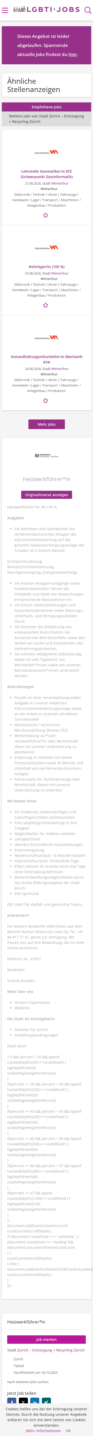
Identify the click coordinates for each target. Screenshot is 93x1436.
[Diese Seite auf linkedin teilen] (34, 1402)
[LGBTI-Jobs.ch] (46, 8)
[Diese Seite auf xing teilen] (46, 1402)
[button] (83, 45)
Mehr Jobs (47, 424)
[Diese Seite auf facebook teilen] (11, 1402)
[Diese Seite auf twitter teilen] (23, 1402)
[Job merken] (46, 214)
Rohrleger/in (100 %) (46, 266)
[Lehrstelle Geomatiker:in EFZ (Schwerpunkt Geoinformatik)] (46, 152)
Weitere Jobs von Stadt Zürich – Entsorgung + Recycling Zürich (46, 119)
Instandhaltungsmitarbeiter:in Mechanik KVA (46, 359)
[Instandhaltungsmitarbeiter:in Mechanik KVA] (46, 337)
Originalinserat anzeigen (46, 494)
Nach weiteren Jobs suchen (28, 1382)
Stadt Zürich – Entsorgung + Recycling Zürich (46, 1350)
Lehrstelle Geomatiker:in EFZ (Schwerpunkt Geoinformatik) (47, 174)
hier (72, 54)
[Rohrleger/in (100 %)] (46, 247)
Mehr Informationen (43, 1430)
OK (68, 1430)
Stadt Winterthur (55, 183)
